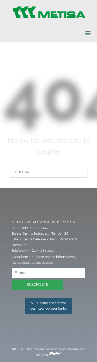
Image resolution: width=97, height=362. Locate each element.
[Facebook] (17, 210)
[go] (81, 172)
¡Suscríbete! (37, 285)
